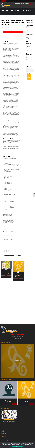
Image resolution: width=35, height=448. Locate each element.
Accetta (14, 446)
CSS (26, 27)
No (16, 446)
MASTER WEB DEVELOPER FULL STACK (26, 400)
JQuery (28, 47)
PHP (27, 50)
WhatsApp (3, 1)
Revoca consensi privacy (4, 440)
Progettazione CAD (29, 54)
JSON (27, 41)
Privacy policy (21, 446)
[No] (33, 445)
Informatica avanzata (29, 34)
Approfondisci (6, 264)
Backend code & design (29, 22)
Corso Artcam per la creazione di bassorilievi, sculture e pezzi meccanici (6, 273)
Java (27, 37)
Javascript (27, 38)
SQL (26, 57)
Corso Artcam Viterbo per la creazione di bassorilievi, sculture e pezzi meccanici (18, 276)
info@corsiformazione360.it (11, 1)
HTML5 (28, 31)
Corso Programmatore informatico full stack (9, 400)
